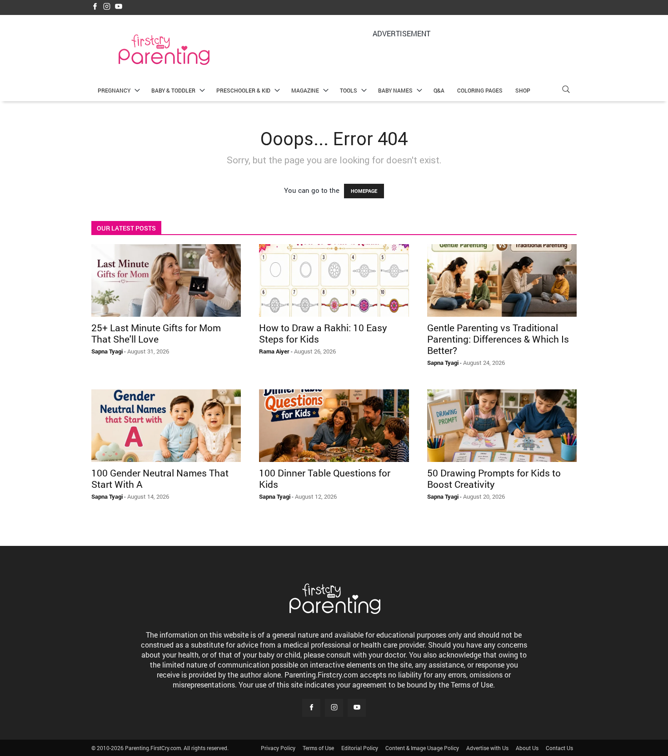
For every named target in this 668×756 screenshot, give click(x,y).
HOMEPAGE (364, 190)
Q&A (439, 90)
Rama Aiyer (274, 351)
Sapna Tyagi (107, 351)
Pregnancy (114, 90)
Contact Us (559, 747)
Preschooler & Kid (243, 90)
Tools (348, 90)
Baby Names (395, 90)
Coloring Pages (480, 90)
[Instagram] (106, 7)
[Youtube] (118, 7)
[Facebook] (95, 7)
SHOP (522, 90)
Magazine (305, 90)
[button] (566, 90)
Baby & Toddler (173, 90)
